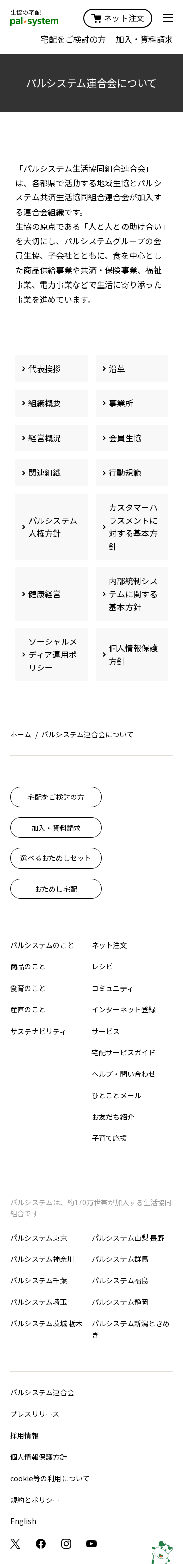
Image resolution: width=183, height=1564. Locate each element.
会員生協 (125, 438)
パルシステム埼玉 (38, 1302)
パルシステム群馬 (120, 1259)
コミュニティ (113, 988)
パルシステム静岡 (120, 1302)
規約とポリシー (35, 1500)
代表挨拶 (44, 368)
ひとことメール (116, 1095)
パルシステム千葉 (38, 1280)
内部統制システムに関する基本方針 (133, 593)
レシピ (102, 966)
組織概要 (44, 403)
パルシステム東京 (38, 1237)
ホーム (21, 734)
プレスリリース (34, 1414)
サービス (106, 1031)
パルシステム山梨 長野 (128, 1237)
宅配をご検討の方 (73, 39)
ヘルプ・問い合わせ (124, 1073)
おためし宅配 (56, 889)
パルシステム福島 (120, 1280)
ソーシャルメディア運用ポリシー (52, 654)
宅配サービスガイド (124, 1052)
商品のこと (28, 966)
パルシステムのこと (42, 945)
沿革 (117, 368)
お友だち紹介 (113, 1117)
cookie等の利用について (50, 1478)
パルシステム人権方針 (52, 527)
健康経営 (44, 594)
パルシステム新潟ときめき (131, 1328)
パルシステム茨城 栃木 (46, 1323)
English (23, 1521)
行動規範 (125, 472)
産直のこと (28, 1009)
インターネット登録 (124, 1009)
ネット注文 (124, 18)
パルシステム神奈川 (42, 1259)
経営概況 (44, 438)
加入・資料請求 (144, 39)
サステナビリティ (38, 1031)
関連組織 (44, 472)
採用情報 (24, 1435)
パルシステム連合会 (42, 1392)
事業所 (121, 403)
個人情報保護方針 (133, 654)
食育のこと (28, 988)
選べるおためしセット (56, 858)
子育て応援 (109, 1138)
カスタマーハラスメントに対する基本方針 (133, 526)
